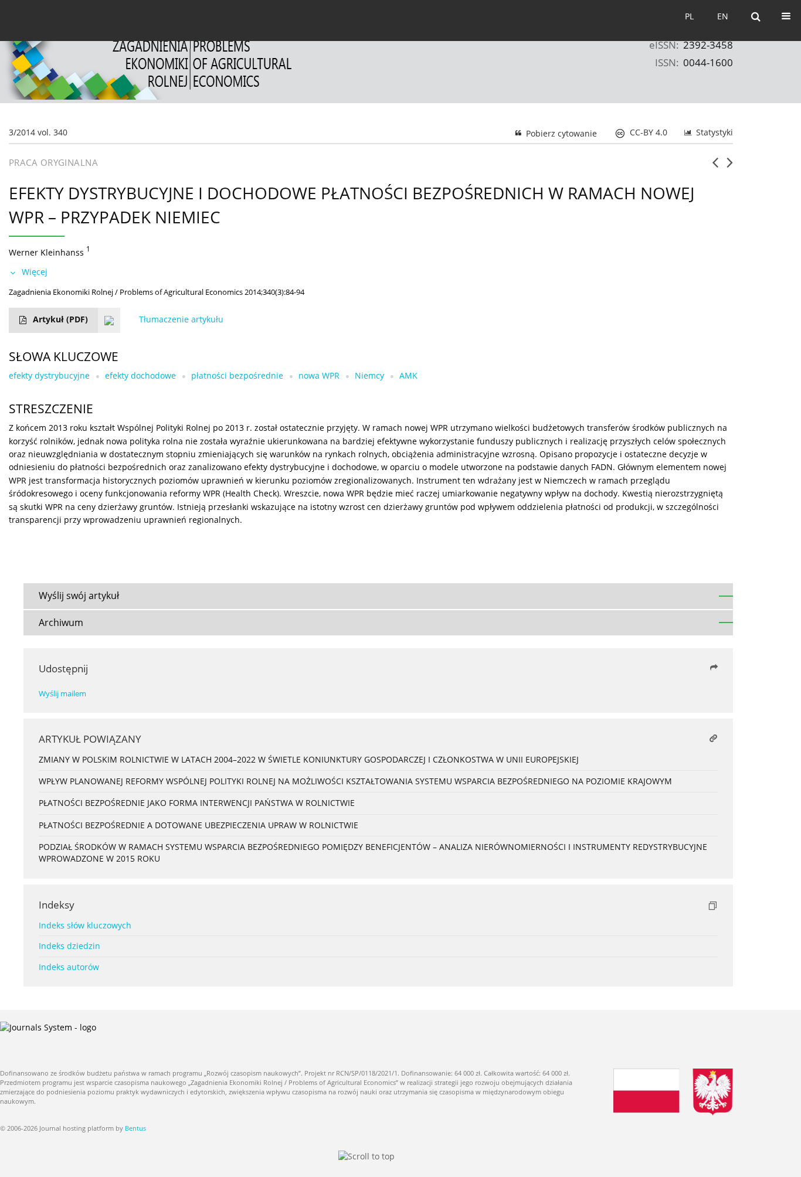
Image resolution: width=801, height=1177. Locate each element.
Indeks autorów (69, 966)
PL (689, 16)
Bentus (135, 1128)
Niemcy (369, 375)
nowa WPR (319, 375)
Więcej (34, 271)
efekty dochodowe (140, 375)
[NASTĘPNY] (729, 167)
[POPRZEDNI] (715, 167)
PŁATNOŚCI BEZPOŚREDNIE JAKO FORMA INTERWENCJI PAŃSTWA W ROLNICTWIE (197, 802)
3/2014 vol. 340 (38, 132)
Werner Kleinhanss (46, 251)
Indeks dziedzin (69, 945)
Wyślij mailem (62, 694)
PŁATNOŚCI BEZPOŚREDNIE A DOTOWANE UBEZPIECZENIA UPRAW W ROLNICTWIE (198, 825)
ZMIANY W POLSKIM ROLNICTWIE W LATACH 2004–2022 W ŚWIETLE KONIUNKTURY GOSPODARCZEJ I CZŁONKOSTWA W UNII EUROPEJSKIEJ (309, 759)
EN (722, 16)
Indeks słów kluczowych (85, 925)
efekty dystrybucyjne (49, 375)
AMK (408, 375)
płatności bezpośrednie (237, 375)
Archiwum (61, 622)
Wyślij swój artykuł (79, 595)
